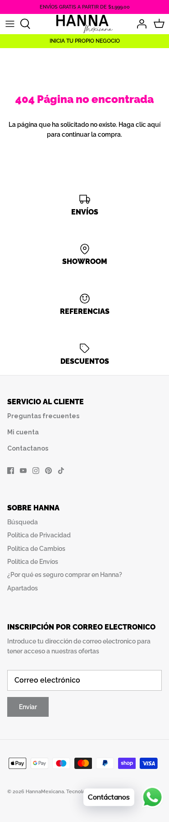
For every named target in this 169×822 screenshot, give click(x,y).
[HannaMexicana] (84, 24)
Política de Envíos (32, 561)
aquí (153, 124)
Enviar (28, 706)
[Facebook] (10, 470)
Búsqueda (22, 522)
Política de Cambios (36, 548)
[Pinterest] (48, 470)
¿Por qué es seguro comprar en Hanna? (64, 574)
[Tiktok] (61, 470)
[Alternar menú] (10, 24)
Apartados (22, 588)
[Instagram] (35, 470)
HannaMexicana (45, 792)
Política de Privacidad (39, 535)
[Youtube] (23, 470)
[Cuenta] (139, 24)
